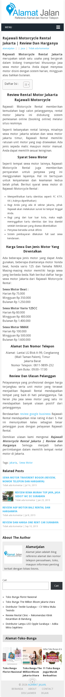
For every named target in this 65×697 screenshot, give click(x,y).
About (32, 688)
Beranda (17, 688)
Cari (5, 580)
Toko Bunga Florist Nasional (21, 597)
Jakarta (13, 462)
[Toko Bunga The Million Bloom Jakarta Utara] (32, 656)
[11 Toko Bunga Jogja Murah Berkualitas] (52, 656)
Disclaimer (28, 693)
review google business (35, 414)
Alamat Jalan (37, 684)
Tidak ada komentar (39, 48)
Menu (8, 27)
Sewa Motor (26, 462)
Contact (47, 688)
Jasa (23, 48)
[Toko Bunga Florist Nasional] (12, 656)
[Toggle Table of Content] (25, 84)
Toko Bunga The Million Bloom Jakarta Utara (30, 601)
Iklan (44, 693)
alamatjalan (8, 48)
